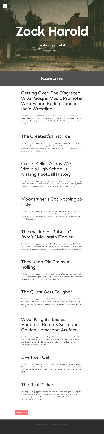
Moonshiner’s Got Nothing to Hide (51, 201)
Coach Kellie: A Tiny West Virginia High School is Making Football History (47, 169)
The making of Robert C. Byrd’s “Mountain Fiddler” (48, 234)
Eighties (56, 424)
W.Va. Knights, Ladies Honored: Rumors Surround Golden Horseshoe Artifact (50, 325)
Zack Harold (52, 31)
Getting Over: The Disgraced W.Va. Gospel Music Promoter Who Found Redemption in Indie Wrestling (52, 101)
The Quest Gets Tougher (46, 292)
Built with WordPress (43, 424)
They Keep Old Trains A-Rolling (46, 264)
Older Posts (21, 412)
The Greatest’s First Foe (45, 136)
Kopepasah (63, 424)
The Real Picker (37, 384)
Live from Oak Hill (39, 357)
